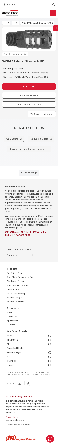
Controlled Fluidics (15, 348)
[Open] (53, 13)
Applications (12, 320)
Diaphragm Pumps (15, 281)
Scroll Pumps (13, 289)
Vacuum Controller (15, 301)
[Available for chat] (50, 439)
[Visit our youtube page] (27, 383)
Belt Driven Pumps (15, 273)
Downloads (12, 316)
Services (11, 325)
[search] (53, 4)
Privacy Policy (12, 417)
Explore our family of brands (19, 396)
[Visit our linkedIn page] (19, 383)
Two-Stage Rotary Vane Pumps (21, 277)
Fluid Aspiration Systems (18, 285)
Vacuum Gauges (14, 297)
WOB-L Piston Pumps (17, 293)
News (9, 312)
